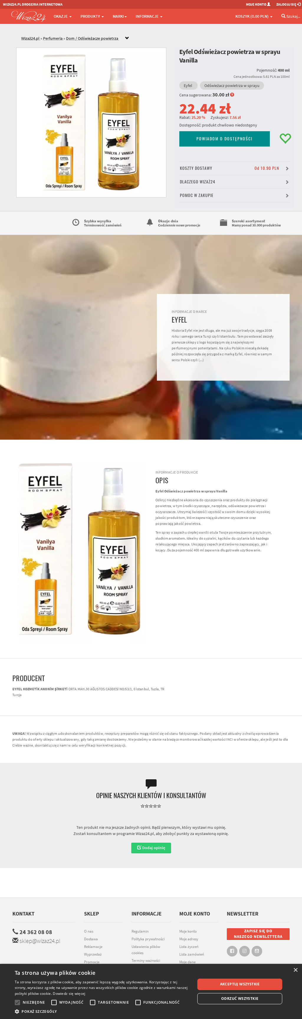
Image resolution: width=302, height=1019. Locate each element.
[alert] (151, 991)
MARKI (118, 16)
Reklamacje (93, 946)
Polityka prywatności (148, 938)
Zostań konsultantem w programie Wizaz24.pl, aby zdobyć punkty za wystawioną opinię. (151, 833)
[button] (102, 1011)
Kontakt (23, 913)
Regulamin (140, 931)
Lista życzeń (188, 946)
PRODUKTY (91, 16)
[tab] (155, 38)
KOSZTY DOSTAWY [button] (229, 168)
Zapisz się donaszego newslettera (258, 933)
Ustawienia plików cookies (146, 949)
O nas (88, 931)
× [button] (295, 970)
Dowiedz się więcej (69, 993)
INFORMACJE (148, 16)
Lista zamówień (191, 954)
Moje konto (188, 931)
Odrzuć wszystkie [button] (239, 998)
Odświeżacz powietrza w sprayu (232, 85)
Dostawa (91, 938)
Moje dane (187, 961)
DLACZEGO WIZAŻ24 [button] (197, 182)
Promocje (91, 961)
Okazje (61, 16)
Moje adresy (188, 938)
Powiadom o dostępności (224, 139)
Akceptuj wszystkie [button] (240, 984)
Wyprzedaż (93, 954)
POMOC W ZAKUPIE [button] (197, 195)
